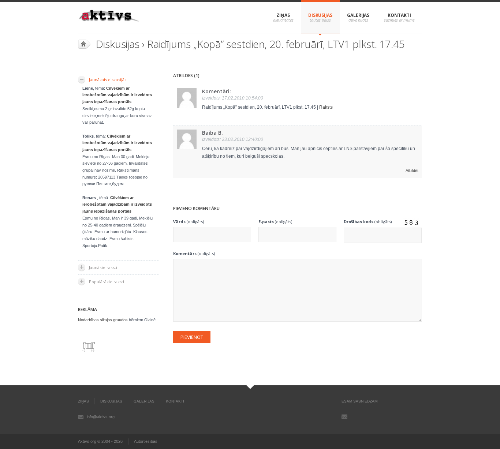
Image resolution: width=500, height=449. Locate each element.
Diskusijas (320, 15)
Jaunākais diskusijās (107, 79)
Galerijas (358, 15)
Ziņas (283, 15)
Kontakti (399, 15)
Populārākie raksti (106, 281)
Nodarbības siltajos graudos (103, 320)
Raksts (326, 107)
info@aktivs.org (101, 417)
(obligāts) (188, 221)
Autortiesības (145, 441)
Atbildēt (412, 170)
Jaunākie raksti (103, 267)
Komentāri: (216, 91)
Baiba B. (212, 132)
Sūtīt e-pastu (344, 416)
